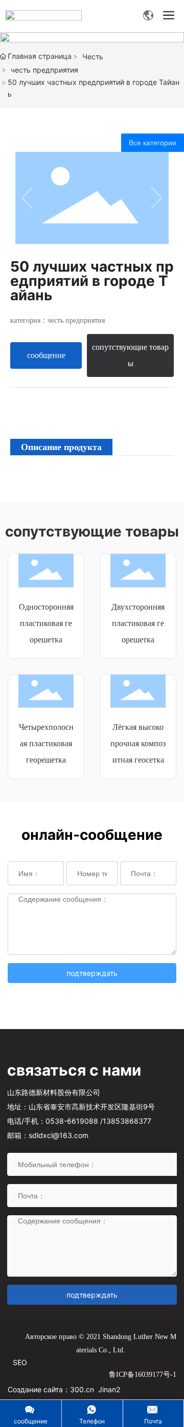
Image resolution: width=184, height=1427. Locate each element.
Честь (92, 56)
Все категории (152, 143)
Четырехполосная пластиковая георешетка (46, 743)
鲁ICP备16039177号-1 (142, 1374)
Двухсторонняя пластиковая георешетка (138, 623)
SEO (20, 1362)
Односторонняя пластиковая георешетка (46, 623)
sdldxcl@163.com (58, 1135)
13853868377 (127, 1121)
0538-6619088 (71, 1121)
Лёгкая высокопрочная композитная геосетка (138, 743)
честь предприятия (44, 69)
